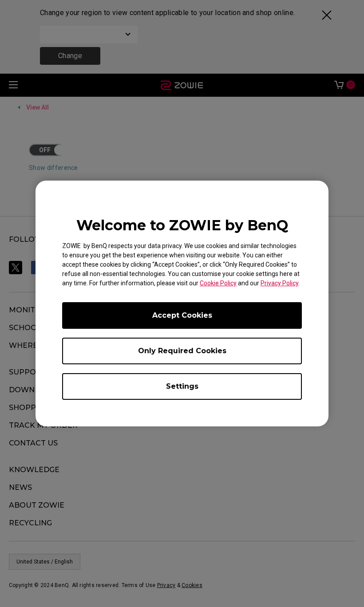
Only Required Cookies (182, 351)
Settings (182, 386)
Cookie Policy (218, 283)
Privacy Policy (279, 283)
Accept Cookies (182, 315)
